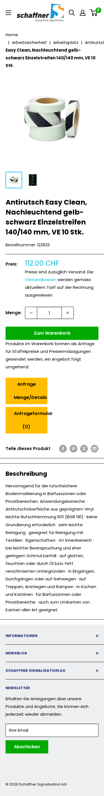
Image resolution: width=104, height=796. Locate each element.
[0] (93, 12)
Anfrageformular (30, 420)
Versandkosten (40, 279)
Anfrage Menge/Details (30, 391)
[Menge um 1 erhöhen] (67, 313)
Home (12, 35)
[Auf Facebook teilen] (63, 449)
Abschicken (27, 747)
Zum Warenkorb (52, 333)
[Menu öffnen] (8, 12)
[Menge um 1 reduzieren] (31, 313)
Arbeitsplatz (65, 42)
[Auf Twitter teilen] (84, 449)
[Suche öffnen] (72, 13)
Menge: (14, 313)
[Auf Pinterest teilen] (73, 449)
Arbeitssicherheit (29, 42)
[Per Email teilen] (94, 449)
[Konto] (82, 13)
